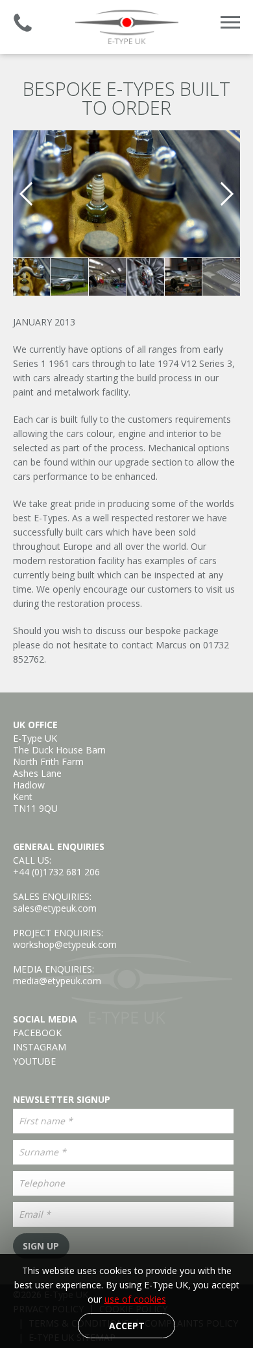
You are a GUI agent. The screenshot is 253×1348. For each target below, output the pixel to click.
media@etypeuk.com (57, 981)
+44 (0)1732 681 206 (56, 872)
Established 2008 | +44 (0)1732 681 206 (22, 22)
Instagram (39, 1047)
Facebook (37, 1033)
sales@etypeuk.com (55, 908)
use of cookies (135, 1299)
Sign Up (41, 1246)
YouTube (34, 1061)
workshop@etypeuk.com (65, 944)
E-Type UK (126, 27)
